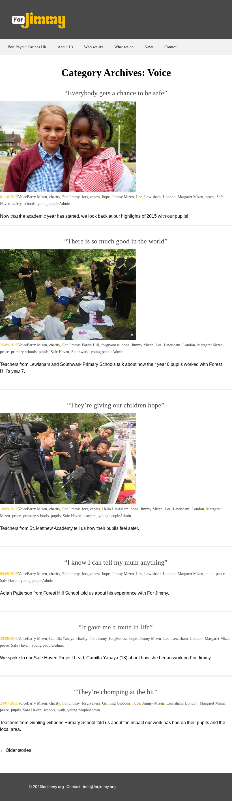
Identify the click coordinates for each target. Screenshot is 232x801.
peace (209, 197)
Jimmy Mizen (123, 197)
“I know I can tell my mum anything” (115, 562)
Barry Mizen (37, 197)
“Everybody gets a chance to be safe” (116, 93)
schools (29, 204)
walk (61, 710)
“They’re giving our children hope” (115, 405)
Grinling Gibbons (116, 703)
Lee (139, 197)
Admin (64, 204)
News (149, 47)
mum (209, 574)
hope (106, 197)
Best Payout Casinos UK (27, 47)
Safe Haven (60, 352)
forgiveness (91, 197)
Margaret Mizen (190, 197)
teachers (89, 516)
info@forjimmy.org (99, 786)
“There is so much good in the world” (115, 241)
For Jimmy (71, 197)
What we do (124, 47)
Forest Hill (90, 345)
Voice (22, 197)
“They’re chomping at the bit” (115, 692)
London (169, 197)
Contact (170, 47)
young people (48, 204)
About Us (65, 47)
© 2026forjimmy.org (46, 786)
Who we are (93, 47)
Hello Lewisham (115, 509)
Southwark (80, 352)
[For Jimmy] (43, 21)
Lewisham (152, 197)
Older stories (15, 750)
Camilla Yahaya (61, 638)
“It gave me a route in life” (116, 627)
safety (17, 204)
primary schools (23, 352)
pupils (43, 352)
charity (54, 197)
